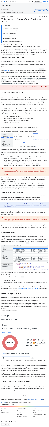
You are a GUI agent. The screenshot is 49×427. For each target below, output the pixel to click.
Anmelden (45, 1)
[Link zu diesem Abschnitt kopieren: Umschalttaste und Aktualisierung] (24, 192)
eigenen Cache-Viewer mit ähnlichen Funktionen (28, 288)
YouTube (34, 412)
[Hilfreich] (45, 16)
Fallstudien (19, 412)
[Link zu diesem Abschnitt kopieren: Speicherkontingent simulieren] (22, 294)
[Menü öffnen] (2, 1)
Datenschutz (13, 421)
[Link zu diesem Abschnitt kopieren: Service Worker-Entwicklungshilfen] (25, 92)
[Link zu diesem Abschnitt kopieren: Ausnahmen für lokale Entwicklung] (25, 58)
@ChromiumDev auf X (37, 410)
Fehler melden (4, 410)
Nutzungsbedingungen (5, 421)
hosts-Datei (6, 70)
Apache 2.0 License (14, 400)
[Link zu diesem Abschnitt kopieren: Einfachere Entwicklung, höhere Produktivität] (32, 381)
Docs (2, 5)
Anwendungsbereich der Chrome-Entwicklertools (23, 130)
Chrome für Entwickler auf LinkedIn (39, 414)
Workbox (8, 5)
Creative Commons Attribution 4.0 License (35, 399)
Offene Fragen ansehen (5, 412)
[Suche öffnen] (30, 1)
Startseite (3, 16)
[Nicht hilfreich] (47, 16)
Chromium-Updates (21, 410)
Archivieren (19, 414)
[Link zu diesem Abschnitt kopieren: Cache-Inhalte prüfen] (16, 233)
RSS (34, 416)
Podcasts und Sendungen (22, 416)
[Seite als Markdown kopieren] (7, 22)
